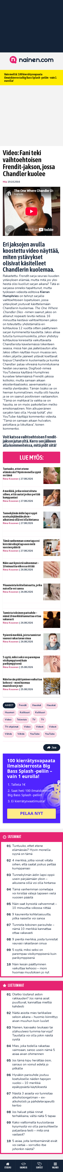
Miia (5, 181)
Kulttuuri (25, 712)
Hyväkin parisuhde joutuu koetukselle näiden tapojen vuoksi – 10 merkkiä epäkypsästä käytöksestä (31, 1081)
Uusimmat (14, 837)
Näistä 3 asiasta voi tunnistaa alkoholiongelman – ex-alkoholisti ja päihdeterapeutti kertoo (33, 1099)
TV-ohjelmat (11, 726)
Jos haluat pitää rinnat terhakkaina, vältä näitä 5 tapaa (33, 1114)
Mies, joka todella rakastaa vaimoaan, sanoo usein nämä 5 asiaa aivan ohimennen (33, 1050)
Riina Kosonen (11, 478)
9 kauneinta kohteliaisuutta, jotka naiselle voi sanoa (22, 586)
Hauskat (36, 705)
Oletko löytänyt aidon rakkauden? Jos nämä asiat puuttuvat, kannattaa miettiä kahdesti (32, 1000)
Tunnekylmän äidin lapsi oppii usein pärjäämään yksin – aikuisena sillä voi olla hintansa (21, 516)
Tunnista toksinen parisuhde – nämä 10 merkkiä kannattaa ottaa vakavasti (22, 616)
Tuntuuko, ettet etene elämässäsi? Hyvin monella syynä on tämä (22, 472)
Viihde (8, 734)
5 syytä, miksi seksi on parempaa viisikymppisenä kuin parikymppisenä (21, 660)
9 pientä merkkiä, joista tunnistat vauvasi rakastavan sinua (22, 636)
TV (33, 719)
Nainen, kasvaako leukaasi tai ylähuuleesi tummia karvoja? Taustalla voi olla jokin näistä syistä (32, 1033)
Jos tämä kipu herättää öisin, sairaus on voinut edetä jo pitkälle (31, 1064)
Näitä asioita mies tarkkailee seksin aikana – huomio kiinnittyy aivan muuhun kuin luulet (35, 1017)
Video (8, 719)
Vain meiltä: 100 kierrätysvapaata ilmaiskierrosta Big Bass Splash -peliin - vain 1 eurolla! (30, 77)
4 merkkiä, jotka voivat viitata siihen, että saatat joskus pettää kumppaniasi (21, 494)
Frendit (23, 705)
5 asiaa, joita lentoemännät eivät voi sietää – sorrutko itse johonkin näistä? (34, 1145)
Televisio (22, 719)
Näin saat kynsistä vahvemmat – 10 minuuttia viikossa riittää (21, 564)
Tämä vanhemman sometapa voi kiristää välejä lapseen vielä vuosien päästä (21, 544)
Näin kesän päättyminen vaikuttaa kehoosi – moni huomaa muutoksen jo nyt (22, 683)
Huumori (9, 712)
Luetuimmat (16, 985)
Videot (39, 726)
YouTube (35, 734)
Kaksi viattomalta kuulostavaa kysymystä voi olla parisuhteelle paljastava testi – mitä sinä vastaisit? (35, 1128)
